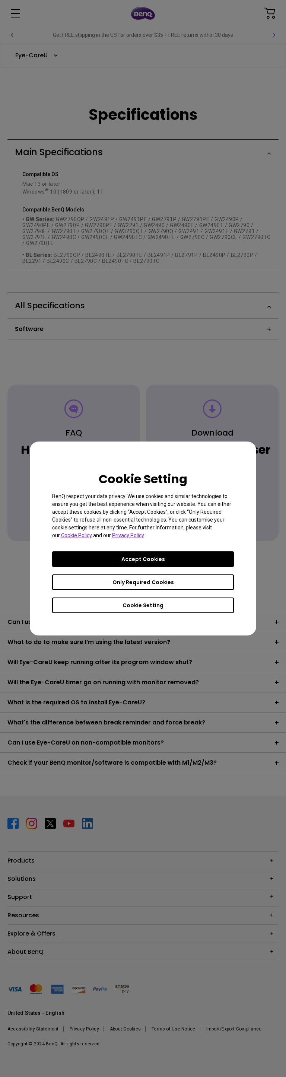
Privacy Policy (128, 535)
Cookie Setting (143, 605)
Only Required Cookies (143, 582)
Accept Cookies (143, 559)
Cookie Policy (76, 535)
